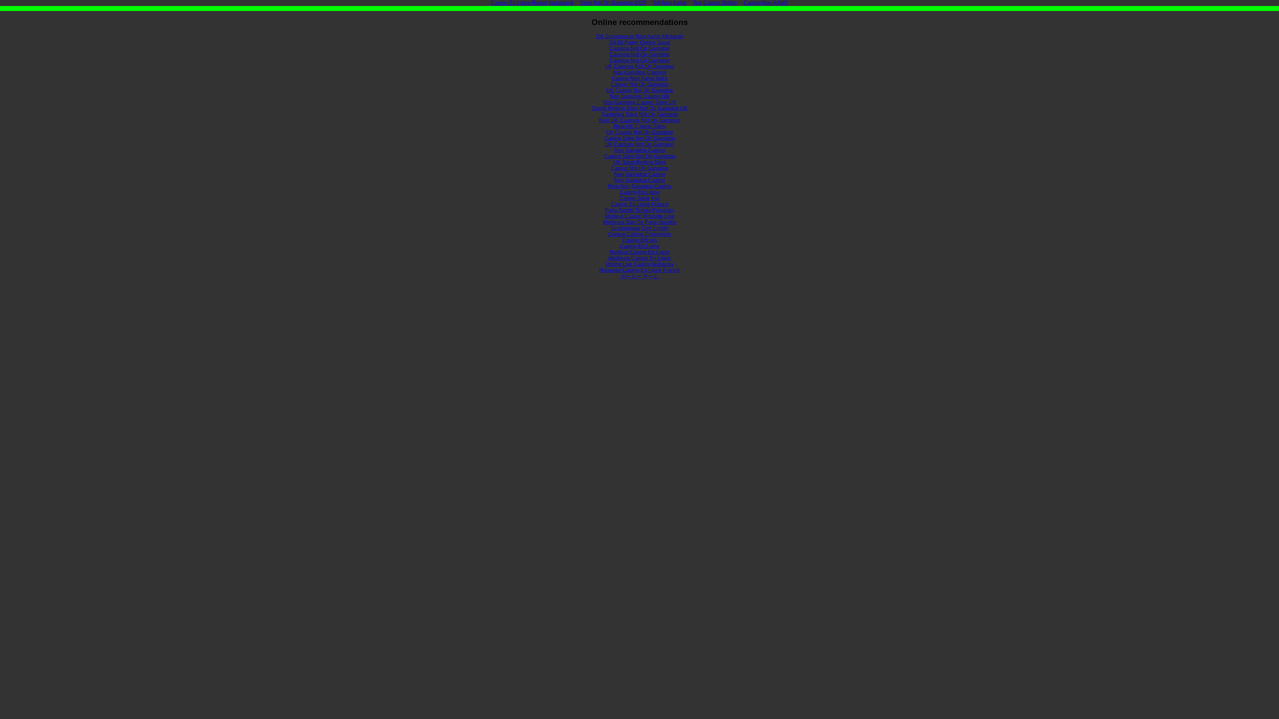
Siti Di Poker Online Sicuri (639, 42)
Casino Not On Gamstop (639, 84)
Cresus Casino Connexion (639, 234)
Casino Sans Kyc (639, 198)
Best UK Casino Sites (639, 126)
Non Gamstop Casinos (639, 72)
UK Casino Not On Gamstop (639, 90)
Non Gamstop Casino (639, 150)
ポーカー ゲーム (639, 276)
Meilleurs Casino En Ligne (639, 258)
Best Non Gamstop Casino (639, 186)
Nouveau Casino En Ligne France (639, 270)
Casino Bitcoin (639, 240)
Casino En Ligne (639, 192)
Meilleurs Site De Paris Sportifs (639, 222)
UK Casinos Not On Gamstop (639, 66)
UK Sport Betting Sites (639, 162)
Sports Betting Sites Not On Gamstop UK (640, 108)
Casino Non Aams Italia (639, 78)
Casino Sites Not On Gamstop (639, 138)
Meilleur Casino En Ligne (639, 252)
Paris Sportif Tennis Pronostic (639, 210)
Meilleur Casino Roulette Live (639, 216)
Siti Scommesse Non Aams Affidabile (639, 36)
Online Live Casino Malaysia (639, 264)
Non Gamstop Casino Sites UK (639, 102)
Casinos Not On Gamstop (640, 48)
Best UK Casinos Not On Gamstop (639, 120)
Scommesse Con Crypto (639, 228)
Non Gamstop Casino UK (639, 96)
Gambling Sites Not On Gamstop (639, 114)
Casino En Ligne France (639, 204)
